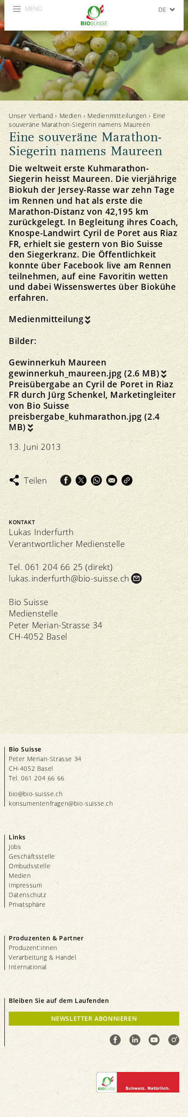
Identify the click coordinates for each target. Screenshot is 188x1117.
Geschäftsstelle (32, 856)
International (28, 967)
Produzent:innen (33, 947)
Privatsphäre (27, 904)
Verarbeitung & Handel (43, 957)
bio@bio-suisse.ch (36, 794)
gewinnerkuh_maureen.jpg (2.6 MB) (84, 373)
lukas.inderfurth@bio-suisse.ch (69, 578)
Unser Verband (31, 115)
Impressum (25, 885)
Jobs (15, 846)
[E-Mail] (111, 480)
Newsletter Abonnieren (94, 1018)
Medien (70, 115)
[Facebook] (65, 480)
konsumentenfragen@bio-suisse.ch (61, 803)
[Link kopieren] (127, 480)
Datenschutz (27, 895)
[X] (81, 480)
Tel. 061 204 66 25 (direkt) (60, 567)
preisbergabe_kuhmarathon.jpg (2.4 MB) (84, 422)
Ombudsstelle (29, 866)
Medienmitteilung (46, 319)
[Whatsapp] (96, 480)
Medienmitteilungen (117, 115)
